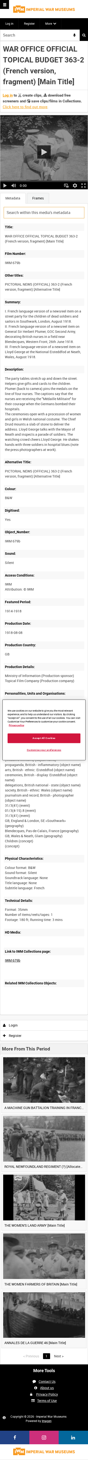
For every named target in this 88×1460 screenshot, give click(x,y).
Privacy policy (16, 725)
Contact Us (47, 1381)
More (48, 23)
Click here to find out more (25, 106)
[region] (44, 729)
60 (60, 1014)
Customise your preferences (44, 750)
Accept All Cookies (44, 738)
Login (13, 1025)
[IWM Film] (44, 9)
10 (34, 1014)
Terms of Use (47, 1400)
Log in (9, 23)
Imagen (47, 1421)
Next (59, 1356)
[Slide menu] (4, 4)
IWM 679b (12, 960)
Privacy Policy (47, 1394)
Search (84, 35)
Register (29, 23)
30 (47, 1014)
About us (47, 1387)
